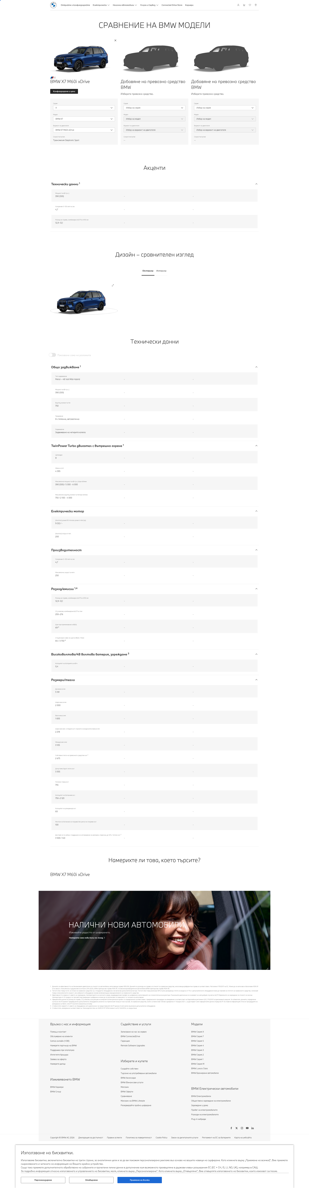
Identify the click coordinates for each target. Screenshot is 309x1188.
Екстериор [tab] (148, 270)
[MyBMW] (239, 5)
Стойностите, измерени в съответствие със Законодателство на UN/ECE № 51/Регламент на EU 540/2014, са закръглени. (94, 1008)
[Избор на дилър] (256, 5)
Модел (55, 114)
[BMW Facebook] (231, 1128)
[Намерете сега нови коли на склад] (154, 930)
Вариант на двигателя (61, 126)
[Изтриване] (115, 40)
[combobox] (84, 107)
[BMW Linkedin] (252, 1128)
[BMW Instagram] (242, 1128)
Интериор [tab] (161, 270)
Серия (55, 103)
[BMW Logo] (53, 5)
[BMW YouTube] (247, 1128)
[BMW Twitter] (237, 1128)
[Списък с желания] (250, 5)
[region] (84, 301)
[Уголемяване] (112, 286)
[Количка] (244, 5)
